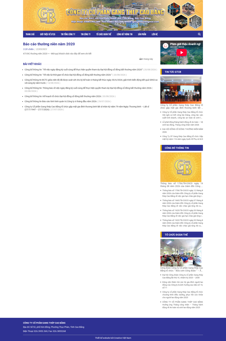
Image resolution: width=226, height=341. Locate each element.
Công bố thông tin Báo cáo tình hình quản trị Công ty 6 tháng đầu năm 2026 (68, 101)
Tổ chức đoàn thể (103, 34)
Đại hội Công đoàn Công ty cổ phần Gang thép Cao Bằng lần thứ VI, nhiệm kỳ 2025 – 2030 (182, 276)
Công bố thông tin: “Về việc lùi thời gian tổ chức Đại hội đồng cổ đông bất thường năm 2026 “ (76, 75)
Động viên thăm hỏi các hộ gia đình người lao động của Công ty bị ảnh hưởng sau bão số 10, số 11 (182, 285)
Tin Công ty (86, 34)
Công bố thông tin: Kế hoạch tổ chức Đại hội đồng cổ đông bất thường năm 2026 (70, 96)
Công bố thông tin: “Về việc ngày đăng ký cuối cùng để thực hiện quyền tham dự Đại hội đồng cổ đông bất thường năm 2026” (91, 69)
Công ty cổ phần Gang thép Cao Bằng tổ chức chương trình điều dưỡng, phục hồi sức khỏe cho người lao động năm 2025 (182, 295)
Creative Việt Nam (122, 338)
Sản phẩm (142, 34)
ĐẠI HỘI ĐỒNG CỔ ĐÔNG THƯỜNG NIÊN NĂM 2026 (182, 130)
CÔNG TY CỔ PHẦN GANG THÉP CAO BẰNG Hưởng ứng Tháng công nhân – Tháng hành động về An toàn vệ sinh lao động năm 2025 (182, 305)
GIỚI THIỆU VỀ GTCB (47, 34)
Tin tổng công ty (68, 34)
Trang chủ (30, 34)
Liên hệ (155, 34)
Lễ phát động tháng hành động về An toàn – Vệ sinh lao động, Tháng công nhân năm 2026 (182, 123)
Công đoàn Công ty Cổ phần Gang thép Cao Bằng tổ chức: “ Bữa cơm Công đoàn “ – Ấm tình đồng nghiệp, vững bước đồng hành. (181, 269)
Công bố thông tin (124, 34)
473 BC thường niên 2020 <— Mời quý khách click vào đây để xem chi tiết (57, 53)
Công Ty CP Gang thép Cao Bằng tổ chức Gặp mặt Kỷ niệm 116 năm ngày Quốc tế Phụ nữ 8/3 (182, 137)
